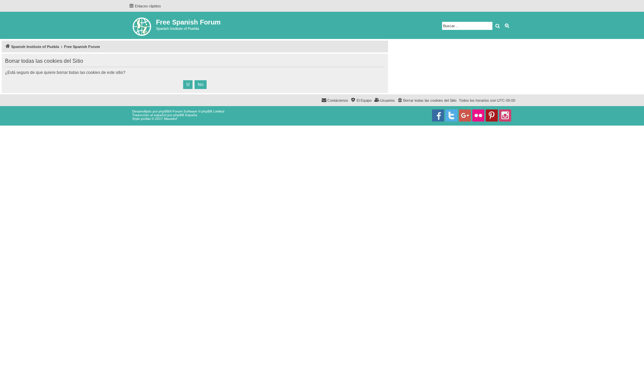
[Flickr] (478, 115)
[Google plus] (465, 115)
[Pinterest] (492, 115)
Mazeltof (170, 119)
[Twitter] (451, 115)
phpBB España (185, 115)
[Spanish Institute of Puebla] (142, 25)
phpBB (164, 111)
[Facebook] (438, 115)
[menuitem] (427, 100)
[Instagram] (505, 115)
